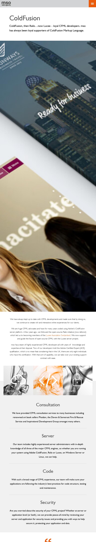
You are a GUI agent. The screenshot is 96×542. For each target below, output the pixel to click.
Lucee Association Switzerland (58, 335)
